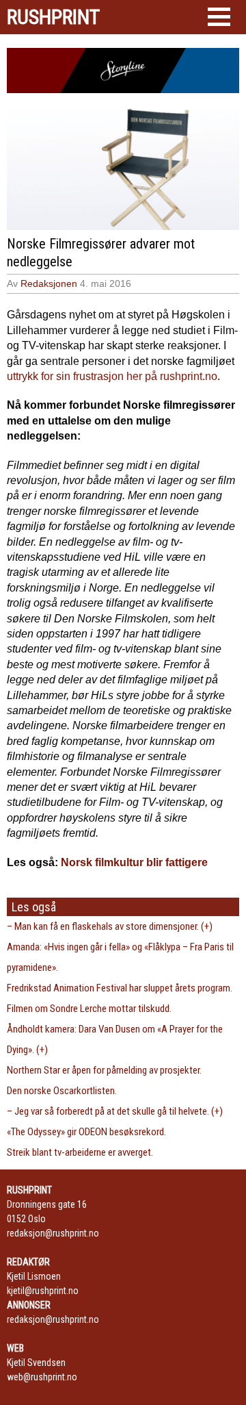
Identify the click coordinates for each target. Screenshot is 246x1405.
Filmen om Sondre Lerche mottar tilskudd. (89, 1008)
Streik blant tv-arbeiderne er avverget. (80, 1152)
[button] (219, 17)
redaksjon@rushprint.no (53, 1233)
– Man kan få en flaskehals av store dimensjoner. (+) (110, 926)
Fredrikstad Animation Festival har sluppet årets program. (119, 988)
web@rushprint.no (42, 1376)
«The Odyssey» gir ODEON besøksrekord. (86, 1132)
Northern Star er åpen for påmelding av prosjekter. (104, 1070)
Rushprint (53, 17)
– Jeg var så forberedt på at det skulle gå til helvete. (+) (115, 1111)
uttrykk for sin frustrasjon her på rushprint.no (112, 376)
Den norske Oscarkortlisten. (62, 1091)
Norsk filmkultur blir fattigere (134, 862)
